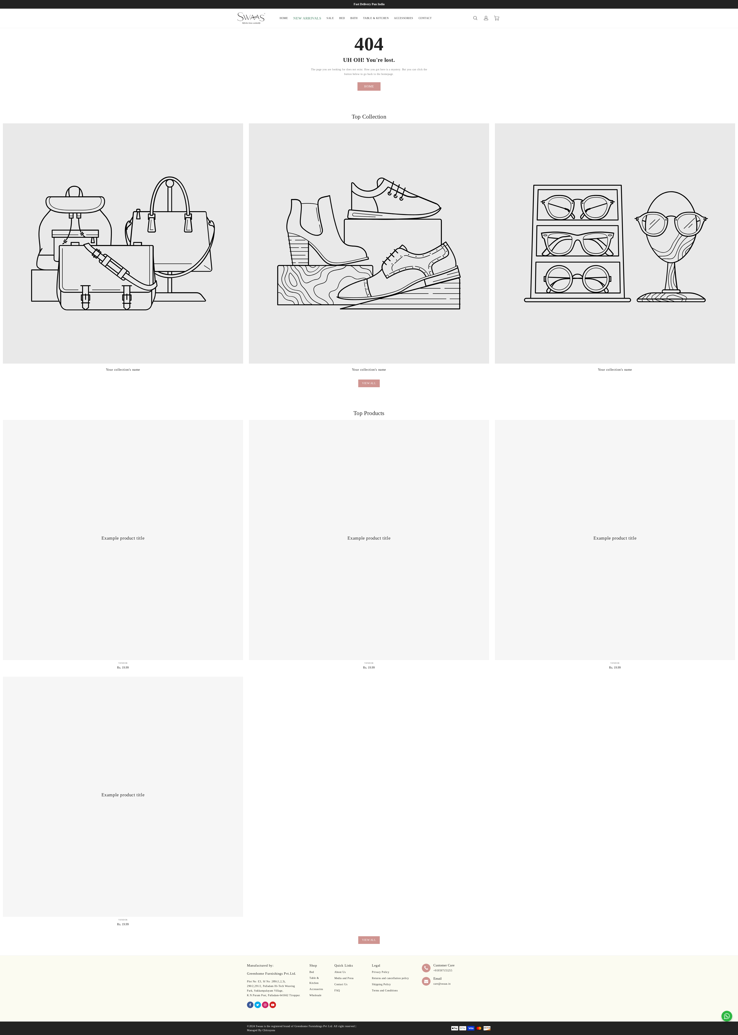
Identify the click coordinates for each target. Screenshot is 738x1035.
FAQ (337, 990)
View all (369, 383)
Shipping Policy (381, 984)
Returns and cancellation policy (390, 978)
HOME (369, 86)
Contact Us (340, 984)
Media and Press (344, 978)
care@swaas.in (442, 983)
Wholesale (315, 995)
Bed (311, 972)
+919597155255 (442, 970)
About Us (340, 972)
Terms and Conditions (385, 990)
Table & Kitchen (314, 980)
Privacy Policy (380, 972)
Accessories (316, 989)
